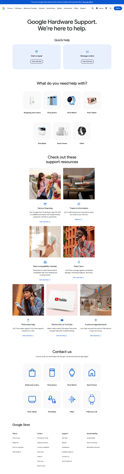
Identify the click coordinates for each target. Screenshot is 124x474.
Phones (10, 8)
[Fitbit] (82, 134)
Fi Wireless (18, 8)
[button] (92, 8)
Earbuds (42, 8)
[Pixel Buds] (42, 134)
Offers (76, 8)
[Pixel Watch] (72, 103)
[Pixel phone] (52, 103)
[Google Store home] (3, 8)
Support (83, 8)
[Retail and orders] (32, 376)
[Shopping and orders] (32, 103)
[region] (62, 56)
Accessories (68, 8)
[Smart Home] (62, 134)
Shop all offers (88, 2)
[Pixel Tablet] (92, 103)
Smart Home (50, 8)
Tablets (59, 8)
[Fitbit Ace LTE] (92, 402)
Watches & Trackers (30, 8)
